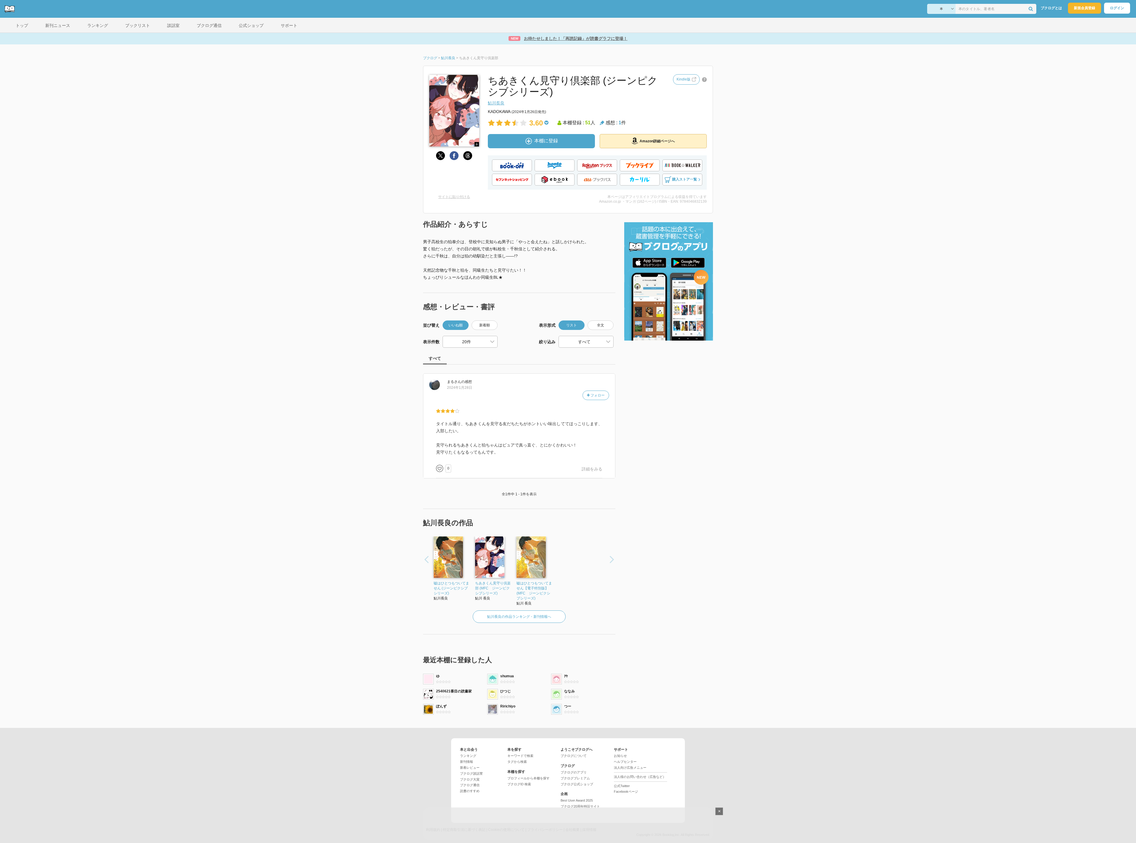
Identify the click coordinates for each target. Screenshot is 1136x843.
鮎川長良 (496, 103)
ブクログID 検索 (519, 784)
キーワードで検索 (520, 755)
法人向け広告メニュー (630, 767)
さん (454, 382)
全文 (600, 325)
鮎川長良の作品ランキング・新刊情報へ (519, 617)
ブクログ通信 (470, 785)
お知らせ (620, 755)
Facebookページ (626, 791)
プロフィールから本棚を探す (528, 778)
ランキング (468, 755)
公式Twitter (622, 786)
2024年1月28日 (459, 388)
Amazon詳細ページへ (657, 141)
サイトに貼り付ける (454, 197)
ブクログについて (574, 755)
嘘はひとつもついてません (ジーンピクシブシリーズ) (451, 588)
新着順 (484, 325)
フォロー (597, 395)
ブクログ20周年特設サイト (580, 806)
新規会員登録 (1084, 8)
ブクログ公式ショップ (577, 784)
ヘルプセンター (625, 761)
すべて (435, 358)
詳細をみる (592, 469)
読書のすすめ (470, 791)
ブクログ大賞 (470, 779)
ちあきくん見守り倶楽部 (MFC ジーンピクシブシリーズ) (493, 588)
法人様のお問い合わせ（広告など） (640, 776)
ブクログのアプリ (574, 772)
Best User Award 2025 (577, 800)
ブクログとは (1051, 8)
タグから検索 (517, 761)
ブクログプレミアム (575, 778)
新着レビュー (470, 767)
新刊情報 (466, 761)
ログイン (1117, 8)
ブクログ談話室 (471, 773)
